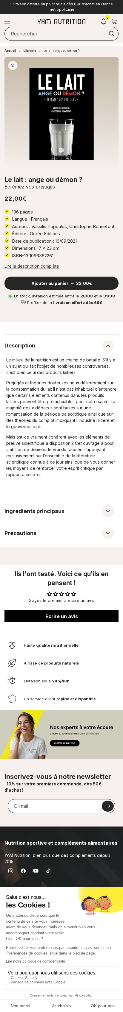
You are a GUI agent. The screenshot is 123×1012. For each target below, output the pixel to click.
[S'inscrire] (108, 806)
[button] (7, 21)
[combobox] (61, 33)
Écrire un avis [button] (61, 616)
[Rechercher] (111, 33)
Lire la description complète (31, 266)
